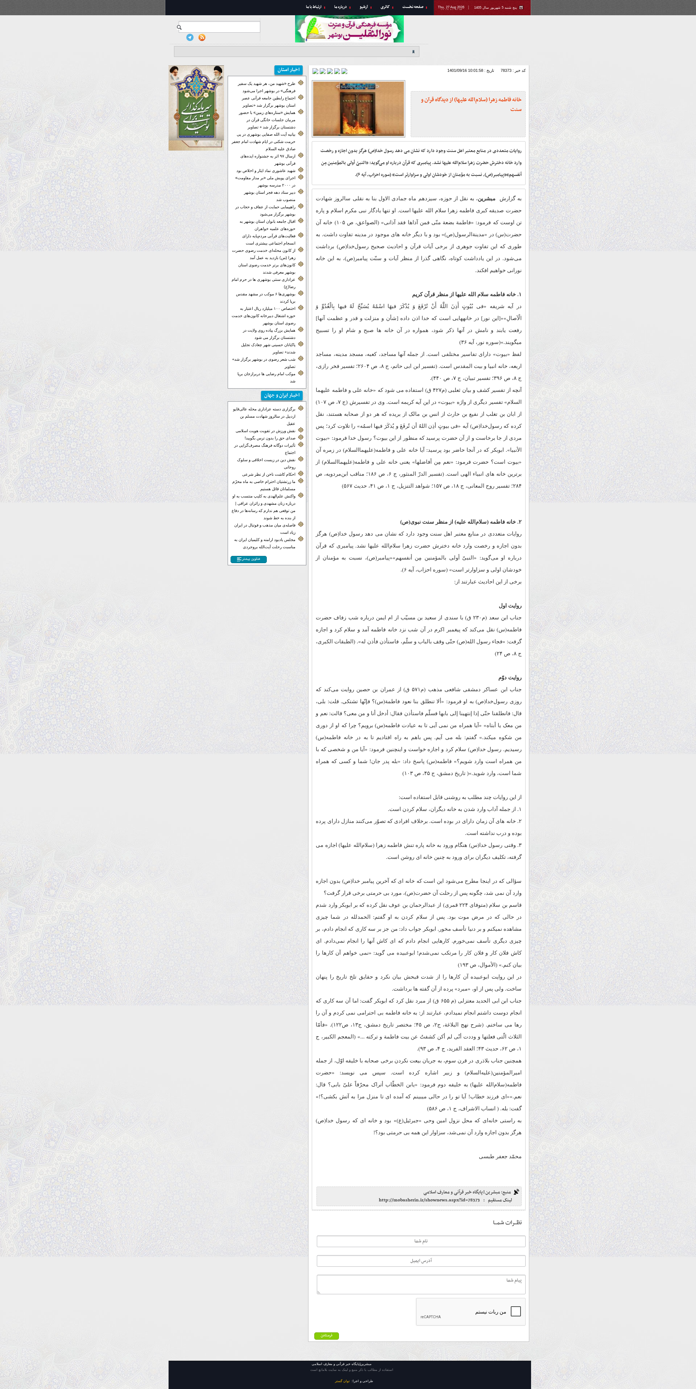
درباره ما (340, 7)
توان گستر (342, 1381)
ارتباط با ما (314, 7)
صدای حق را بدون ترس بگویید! (270, 438)
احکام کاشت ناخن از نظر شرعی (268, 474)
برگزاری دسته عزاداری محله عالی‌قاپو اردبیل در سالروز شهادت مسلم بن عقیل (264, 416)
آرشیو (364, 7)
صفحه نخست (412, 7)
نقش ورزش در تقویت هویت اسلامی (265, 431)
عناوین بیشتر (251, 559)
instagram (178, 37)
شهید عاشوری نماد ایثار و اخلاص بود (265, 170)
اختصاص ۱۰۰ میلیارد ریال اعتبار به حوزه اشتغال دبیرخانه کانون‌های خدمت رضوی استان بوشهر (263, 315)
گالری (385, 7)
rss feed (202, 37)
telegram (190, 37)
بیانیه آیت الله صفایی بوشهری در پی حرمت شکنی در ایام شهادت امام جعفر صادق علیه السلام (263, 141)
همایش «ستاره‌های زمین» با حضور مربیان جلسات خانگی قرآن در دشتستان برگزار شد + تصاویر (267, 119)
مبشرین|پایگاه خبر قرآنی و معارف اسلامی (482, 38)
